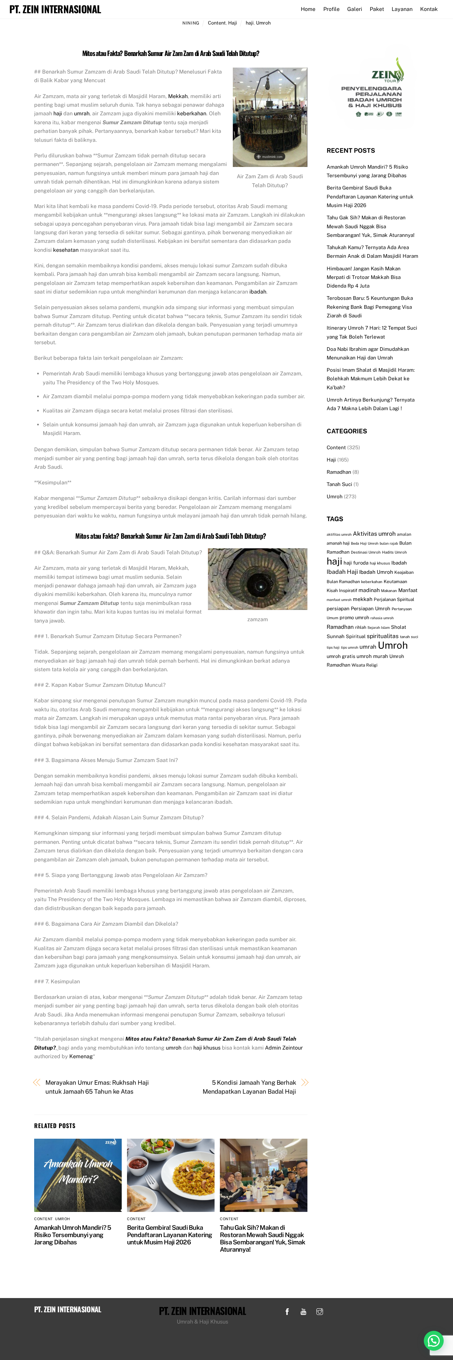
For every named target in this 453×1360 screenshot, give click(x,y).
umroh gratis (341, 656)
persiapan (338, 608)
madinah (369, 590)
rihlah (360, 627)
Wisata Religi (364, 665)
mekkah (362, 599)
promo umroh (354, 617)
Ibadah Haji (342, 571)
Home (308, 9)
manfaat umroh (339, 600)
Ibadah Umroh (376, 572)
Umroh (263, 23)
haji (250, 23)
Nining (191, 23)
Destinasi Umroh (366, 552)
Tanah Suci (339, 484)
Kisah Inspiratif (342, 590)
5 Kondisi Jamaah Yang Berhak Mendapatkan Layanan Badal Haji (249, 1087)
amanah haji (338, 543)
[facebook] (287, 1311)
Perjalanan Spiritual (394, 599)
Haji (232, 23)
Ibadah (399, 563)
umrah (82, 113)
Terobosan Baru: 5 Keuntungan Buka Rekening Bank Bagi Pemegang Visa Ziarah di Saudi (370, 306)
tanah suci (409, 636)
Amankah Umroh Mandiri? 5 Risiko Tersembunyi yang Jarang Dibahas (72, 1235)
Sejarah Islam (378, 627)
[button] (434, 1341)
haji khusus (207, 1048)
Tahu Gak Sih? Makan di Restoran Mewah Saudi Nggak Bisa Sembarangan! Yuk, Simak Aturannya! (262, 1238)
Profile (331, 9)
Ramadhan (339, 472)
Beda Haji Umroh (364, 543)
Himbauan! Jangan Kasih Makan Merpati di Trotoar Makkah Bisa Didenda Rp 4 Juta (364, 277)
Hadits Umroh (394, 552)
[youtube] (303, 1311)
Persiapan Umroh (370, 608)
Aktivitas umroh (374, 533)
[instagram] (319, 1311)
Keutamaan (395, 581)
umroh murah (372, 656)
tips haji (333, 647)
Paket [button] (377, 9)
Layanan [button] (402, 9)
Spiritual (355, 636)
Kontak (429, 9)
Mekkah (178, 96)
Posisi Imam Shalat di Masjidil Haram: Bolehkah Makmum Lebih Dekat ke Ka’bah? (371, 378)
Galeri (354, 9)
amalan (404, 534)
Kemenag (81, 1056)
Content (217, 23)
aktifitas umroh (339, 534)
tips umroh (349, 647)
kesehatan (66, 250)
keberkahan (191, 113)
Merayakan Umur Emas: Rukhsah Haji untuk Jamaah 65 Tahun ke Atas (97, 1087)
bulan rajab (389, 543)
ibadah (257, 292)
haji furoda (356, 563)
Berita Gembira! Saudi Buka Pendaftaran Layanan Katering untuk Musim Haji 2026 (169, 1235)
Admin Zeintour (284, 1048)
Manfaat (408, 590)
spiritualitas (383, 635)
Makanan (389, 590)
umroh (173, 1048)
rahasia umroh (382, 618)
